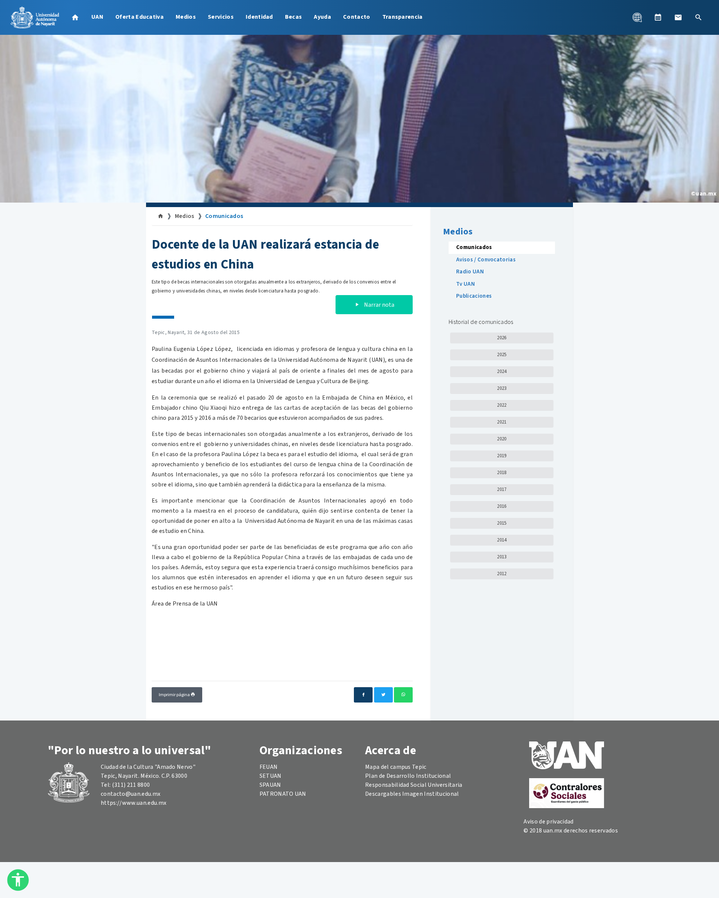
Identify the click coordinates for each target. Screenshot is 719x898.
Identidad (259, 17)
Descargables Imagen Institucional (412, 794)
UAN (97, 17)
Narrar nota (378, 305)
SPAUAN (270, 785)
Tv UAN (465, 284)
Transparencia (402, 17)
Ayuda (322, 17)
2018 (501, 472)
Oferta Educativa (139, 17)
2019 (501, 455)
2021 (501, 422)
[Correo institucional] (678, 17)
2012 (501, 573)
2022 (501, 405)
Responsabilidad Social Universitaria (413, 785)
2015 (501, 523)
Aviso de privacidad (548, 821)
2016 (501, 506)
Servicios (221, 17)
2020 (501, 439)
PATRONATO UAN (283, 794)
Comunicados (224, 216)
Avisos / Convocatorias (486, 260)
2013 (501, 556)
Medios (186, 17)
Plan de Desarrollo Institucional (408, 776)
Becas (293, 17)
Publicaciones (474, 296)
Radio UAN (470, 272)
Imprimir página (175, 695)
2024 (501, 371)
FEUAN (269, 767)
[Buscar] (698, 17)
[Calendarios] (658, 17)
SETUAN (271, 776)
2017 (501, 489)
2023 (501, 388)
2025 (501, 354)
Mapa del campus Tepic (396, 767)
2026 (501, 337)
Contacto (356, 17)
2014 (501, 540)
